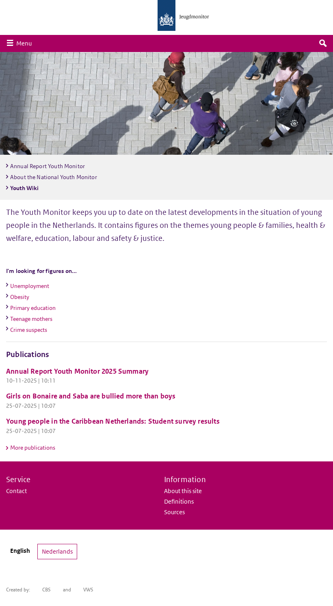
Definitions (179, 501)
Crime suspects (28, 329)
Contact (16, 491)
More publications (32, 447)
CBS (46, 589)
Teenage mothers (31, 318)
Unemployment (29, 286)
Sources (174, 512)
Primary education (33, 308)
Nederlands (57, 551)
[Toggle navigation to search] (323, 43)
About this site (183, 491)
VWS (88, 589)
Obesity (19, 297)
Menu (26, 43)
